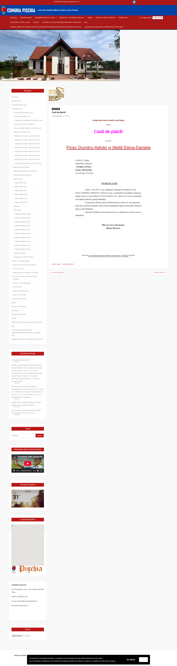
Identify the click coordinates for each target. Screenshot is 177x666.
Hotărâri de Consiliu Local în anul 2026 (27, 136)
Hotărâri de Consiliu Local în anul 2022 (27, 151)
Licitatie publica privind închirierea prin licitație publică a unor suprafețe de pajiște (26, 404)
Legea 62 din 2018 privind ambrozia (24, 265)
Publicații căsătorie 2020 (22, 233)
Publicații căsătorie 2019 (22, 237)
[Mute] (38, 471)
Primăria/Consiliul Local (45, 17)
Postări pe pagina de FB (20, 291)
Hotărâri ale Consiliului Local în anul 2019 (28, 163)
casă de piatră (56, 264)
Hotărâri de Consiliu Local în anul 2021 (27, 155)
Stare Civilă (56, 109)
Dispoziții (16, 206)
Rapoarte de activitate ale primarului (25, 171)
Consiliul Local (17, 108)
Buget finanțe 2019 (21, 190)
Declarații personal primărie (22, 175)
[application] (27, 463)
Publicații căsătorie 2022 (22, 225)
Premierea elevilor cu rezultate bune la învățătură (24, 278)
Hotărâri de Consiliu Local (22, 132)
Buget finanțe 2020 (21, 186)
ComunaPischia (57, 116)
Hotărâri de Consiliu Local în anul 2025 (27, 140)
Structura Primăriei (20, 253)
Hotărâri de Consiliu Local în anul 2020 (27, 159)
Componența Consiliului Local (23, 112)
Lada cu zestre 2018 (19, 298)
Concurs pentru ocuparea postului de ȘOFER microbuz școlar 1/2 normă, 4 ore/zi (26, 411)
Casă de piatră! (58, 272)
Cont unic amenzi (18, 268)
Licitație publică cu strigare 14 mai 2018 (25, 272)
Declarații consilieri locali (22, 116)
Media (90, 17)
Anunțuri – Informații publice (71, 17)
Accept (143, 659)
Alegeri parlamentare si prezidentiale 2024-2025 (103, 27)
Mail (86, 22)
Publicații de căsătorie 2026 (20, 360)
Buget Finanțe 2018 (21, 194)
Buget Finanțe (18, 179)
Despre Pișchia (26, 17)
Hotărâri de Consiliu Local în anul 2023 (27, 147)
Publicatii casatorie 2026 (22, 214)
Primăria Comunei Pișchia (20, 167)
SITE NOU (13, 17)
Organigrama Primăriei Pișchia (23, 257)
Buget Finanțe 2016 (21, 202)
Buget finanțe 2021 (21, 182)
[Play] (14, 471)
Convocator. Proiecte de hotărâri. (24, 124)
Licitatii (36, 22)
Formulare (122, 17)
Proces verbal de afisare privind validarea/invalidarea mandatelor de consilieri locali (45, 27)
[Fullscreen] (41, 471)
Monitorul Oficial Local (20, 22)
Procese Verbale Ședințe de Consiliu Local (27, 128)
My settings (131, 659)
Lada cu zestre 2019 (19, 295)
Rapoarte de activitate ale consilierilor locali (29, 120)
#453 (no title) (17, 287)
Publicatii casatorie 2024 (22, 218)
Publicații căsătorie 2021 (22, 229)
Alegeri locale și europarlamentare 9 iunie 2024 (61, 22)
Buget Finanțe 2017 (21, 198)
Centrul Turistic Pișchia (105, 17)
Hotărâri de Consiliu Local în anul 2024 (27, 143)
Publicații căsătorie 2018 (22, 241)
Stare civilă (17, 210)
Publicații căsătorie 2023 (22, 222)
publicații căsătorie (68, 264)
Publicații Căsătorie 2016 (23, 249)
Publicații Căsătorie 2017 (23, 245)
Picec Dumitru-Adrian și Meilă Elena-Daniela (108, 147)
